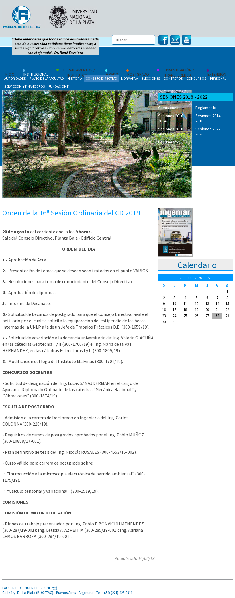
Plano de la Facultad (46, 78)
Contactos (173, 78)
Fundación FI (59, 86)
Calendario (197, 264)
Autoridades (15, 78)
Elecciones (151, 78)
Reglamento (205, 107)
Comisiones (168, 107)
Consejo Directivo (101, 78)
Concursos (196, 78)
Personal (218, 78)
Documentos (169, 142)
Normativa (129, 78)
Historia (75, 78)
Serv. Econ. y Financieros (24, 86)
